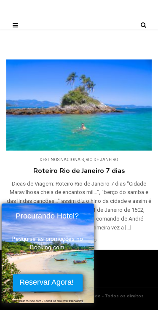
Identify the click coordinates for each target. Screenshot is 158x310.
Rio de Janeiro (102, 159)
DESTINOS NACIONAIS (62, 159)
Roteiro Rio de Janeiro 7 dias (79, 171)
